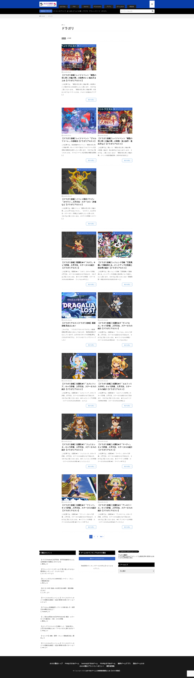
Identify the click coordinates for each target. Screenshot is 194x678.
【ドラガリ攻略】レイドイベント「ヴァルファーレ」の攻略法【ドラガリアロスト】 (79, 139)
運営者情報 (110, 666)
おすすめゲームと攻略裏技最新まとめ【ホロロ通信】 (103, 671)
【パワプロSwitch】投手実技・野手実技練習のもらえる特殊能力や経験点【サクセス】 (57, 561)
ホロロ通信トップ (56, 663)
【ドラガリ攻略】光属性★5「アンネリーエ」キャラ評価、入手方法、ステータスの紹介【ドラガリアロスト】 (115, 508)
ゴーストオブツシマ (59, 11)
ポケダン (104, 11)
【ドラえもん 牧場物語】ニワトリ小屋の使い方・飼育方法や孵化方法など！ (57, 608)
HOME (43, 16)
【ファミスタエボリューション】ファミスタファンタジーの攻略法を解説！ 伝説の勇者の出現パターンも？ (57, 599)
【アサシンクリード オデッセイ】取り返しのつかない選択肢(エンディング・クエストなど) (57, 570)
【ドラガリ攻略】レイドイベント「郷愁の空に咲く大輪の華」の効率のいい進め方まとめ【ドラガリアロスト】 (79, 78)
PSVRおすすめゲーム (107, 663)
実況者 (132, 6)
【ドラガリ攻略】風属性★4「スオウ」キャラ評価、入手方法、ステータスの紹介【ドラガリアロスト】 (78, 265)
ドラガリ (50, 16)
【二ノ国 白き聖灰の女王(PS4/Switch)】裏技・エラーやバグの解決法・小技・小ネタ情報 (57, 618)
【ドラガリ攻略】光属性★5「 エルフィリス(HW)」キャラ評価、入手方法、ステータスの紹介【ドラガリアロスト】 (115, 386)
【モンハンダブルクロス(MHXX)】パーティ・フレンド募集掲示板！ (57, 580)
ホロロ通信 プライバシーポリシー (92, 666)
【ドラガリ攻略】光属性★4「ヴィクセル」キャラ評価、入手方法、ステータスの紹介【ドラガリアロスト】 (115, 325)
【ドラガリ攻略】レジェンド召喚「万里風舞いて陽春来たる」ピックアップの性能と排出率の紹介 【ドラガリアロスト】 (115, 265)
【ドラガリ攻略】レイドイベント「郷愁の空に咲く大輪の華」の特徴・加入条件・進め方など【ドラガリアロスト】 (115, 141)
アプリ (109, 6)
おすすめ (62, 6)
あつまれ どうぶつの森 (74, 11)
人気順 (69, 38)
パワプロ (85, 11)
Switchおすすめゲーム (89, 663)
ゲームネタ (120, 6)
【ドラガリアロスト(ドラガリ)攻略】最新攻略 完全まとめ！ (79, 324)
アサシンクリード (94, 11)
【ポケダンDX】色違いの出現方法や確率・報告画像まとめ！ (56, 589)
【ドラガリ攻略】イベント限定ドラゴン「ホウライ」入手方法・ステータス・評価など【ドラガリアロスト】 (79, 202)
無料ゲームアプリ (124, 663)
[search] (153, 11)
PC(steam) (97, 6)
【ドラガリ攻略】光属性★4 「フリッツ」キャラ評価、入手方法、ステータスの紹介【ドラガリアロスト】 (79, 508)
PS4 (74, 6)
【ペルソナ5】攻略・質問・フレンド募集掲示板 (55, 636)
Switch (86, 6)
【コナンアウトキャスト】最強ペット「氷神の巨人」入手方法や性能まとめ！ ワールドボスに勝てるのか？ (57, 627)
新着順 (64, 38)
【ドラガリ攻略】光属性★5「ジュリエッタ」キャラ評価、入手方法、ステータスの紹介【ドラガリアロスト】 (79, 447)
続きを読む (91, 99)
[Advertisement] (115, 58)
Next (101, 536)
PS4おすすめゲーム (72, 663)
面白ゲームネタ (138, 663)
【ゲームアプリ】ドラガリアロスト (87, 45)
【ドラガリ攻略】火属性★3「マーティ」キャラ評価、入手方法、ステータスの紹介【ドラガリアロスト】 (115, 447)
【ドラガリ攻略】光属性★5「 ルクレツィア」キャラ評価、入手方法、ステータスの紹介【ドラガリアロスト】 (79, 386)
